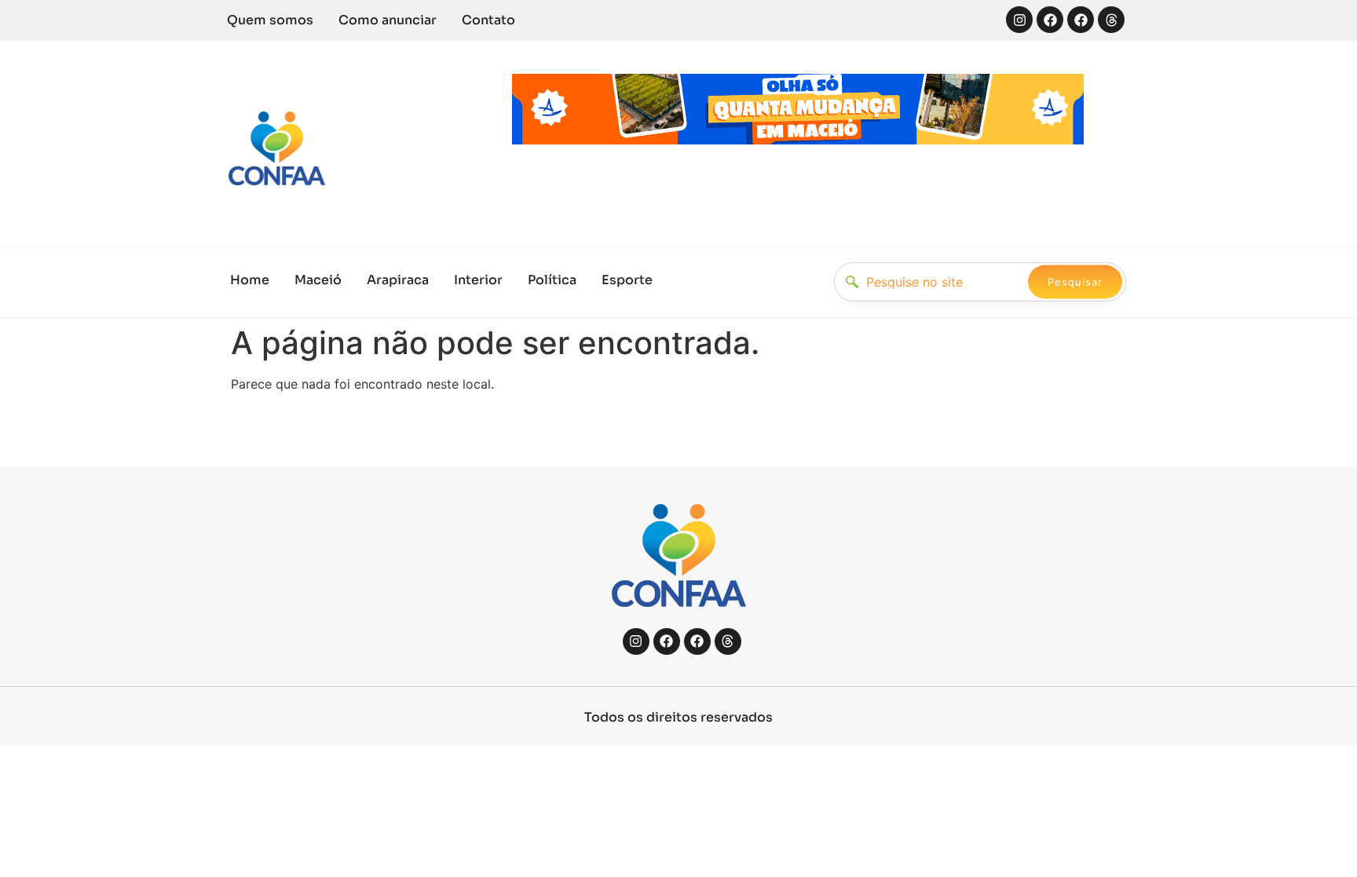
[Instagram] (1019, 19)
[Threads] (1111, 19)
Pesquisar (1075, 282)
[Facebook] (1050, 19)
